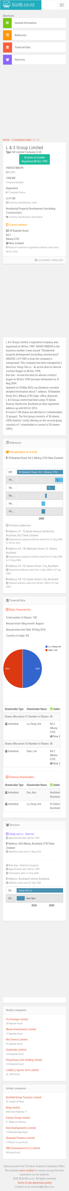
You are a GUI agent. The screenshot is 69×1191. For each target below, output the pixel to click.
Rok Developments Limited (21, 1128)
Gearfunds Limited (16, 1049)
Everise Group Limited (18, 1117)
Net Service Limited (16, 1039)
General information (26, 23)
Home (6, 139)
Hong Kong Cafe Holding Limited (24, 1060)
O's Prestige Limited (17, 1019)
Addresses (20, 35)
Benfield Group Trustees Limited (23, 1097)
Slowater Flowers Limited (20, 1138)
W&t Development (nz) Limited (23, 1148)
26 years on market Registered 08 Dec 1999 (34, 159)
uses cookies (27, 1170)
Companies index (21, 139)
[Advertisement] (34, 103)
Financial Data (22, 47)
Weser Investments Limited (21, 1029)
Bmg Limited (13, 1107)
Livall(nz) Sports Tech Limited (22, 1070)
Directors (20, 59)
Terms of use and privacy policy (34, 1182)
